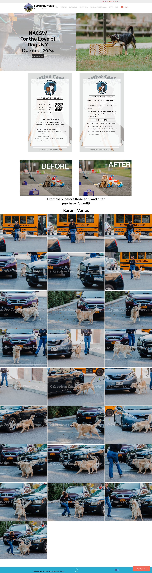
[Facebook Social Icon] (116, 570)
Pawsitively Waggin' (44, 5)
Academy (40, 8)
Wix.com (62, 571)
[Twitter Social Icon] (118, 570)
